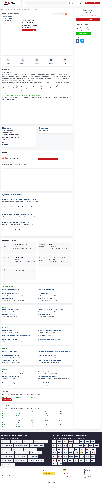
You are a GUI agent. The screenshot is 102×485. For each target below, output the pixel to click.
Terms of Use (26, 474)
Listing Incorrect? (28, 30)
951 (4, 424)
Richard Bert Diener (19, 270)
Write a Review (47, 159)
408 (61, 411)
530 (61, 413)
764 (18, 426)
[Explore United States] (10, 3)
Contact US (25, 470)
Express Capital (18, 257)
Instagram (87, 477)
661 (18, 418)
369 (33, 424)
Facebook (6, 144)
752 (4, 426)
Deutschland (69, 470)
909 (18, 422)
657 (4, 418)
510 (47, 413)
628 (61, 424)
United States (69, 476)
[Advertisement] (36, 42)
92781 (19, 397)
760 (18, 420)
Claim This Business (82, 33)
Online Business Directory (8, 470)
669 (33, 418)
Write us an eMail (49, 473)
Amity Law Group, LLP (56, 244)
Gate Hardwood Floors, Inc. (22, 244)
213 (18, 411)
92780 (5, 142)
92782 (5, 397)
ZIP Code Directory (6, 474)
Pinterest (87, 474)
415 (4, 413)
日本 (67, 473)
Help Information (26, 475)
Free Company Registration (8, 475)
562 (18, 415)
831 (61, 420)
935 (33, 426)
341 (18, 424)
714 (61, 418)
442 (33, 413)
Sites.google (88, 476)
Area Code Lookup (6, 472)
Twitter (87, 472)
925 (47, 422)
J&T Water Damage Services (58, 257)
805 (33, 420)
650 (61, 415)
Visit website (27, 27)
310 (33, 411)
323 (47, 411)
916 (33, 422)
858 (4, 422)
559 (4, 415)
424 (18, 413)
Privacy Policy (26, 472)
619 (33, 415)
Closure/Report (6, 99)
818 (47, 420)
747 (4, 420)
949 (61, 422)
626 (47, 415)
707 (47, 418)
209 (4, 411)
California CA (11, 18)
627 (47, 424)
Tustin (5, 18)
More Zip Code (7, 399)
